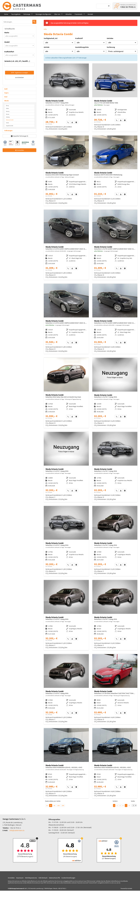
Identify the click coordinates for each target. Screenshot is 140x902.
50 (54, 805)
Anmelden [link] (20, 150)
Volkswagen (8, 131)
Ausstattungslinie (82, 47)
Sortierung (111, 47)
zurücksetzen (19, 77)
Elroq (7, 105)
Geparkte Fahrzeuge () (20, 136)
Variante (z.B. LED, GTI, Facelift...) (17, 61)
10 (47, 805)
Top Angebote (15, 14)
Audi (5, 89)
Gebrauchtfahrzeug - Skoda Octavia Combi (66, 98)
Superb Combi (9, 125)
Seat (5, 97)
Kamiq (7, 111)
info (45, 29)
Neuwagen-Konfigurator (43, 14)
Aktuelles (69, 14)
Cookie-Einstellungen (68, 878)
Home (6, 14)
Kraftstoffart (9, 51)
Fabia (7, 108)
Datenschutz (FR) (54, 878)
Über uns (57, 14)
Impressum (20, 878)
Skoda (6, 101)
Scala (7, 122)
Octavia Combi (9, 120)
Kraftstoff (79, 38)
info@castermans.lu (17, 830)
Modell (7, 42)
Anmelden (11, 878)
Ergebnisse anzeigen (19, 73)
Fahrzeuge (26, 14)
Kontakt (90, 14)
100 (58, 805)
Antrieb (46, 47)
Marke (6, 32)
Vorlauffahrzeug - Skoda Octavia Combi (114, 171)
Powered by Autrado (126, 888)
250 (63, 805)
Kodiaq (8, 117)
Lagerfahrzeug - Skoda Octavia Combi (114, 98)
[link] (68, 122)
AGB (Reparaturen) (31, 878)
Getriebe (110, 38)
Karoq (7, 114)
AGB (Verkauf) (42, 878)
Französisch (78, 14)
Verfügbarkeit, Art (50, 38)
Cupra (6, 93)
